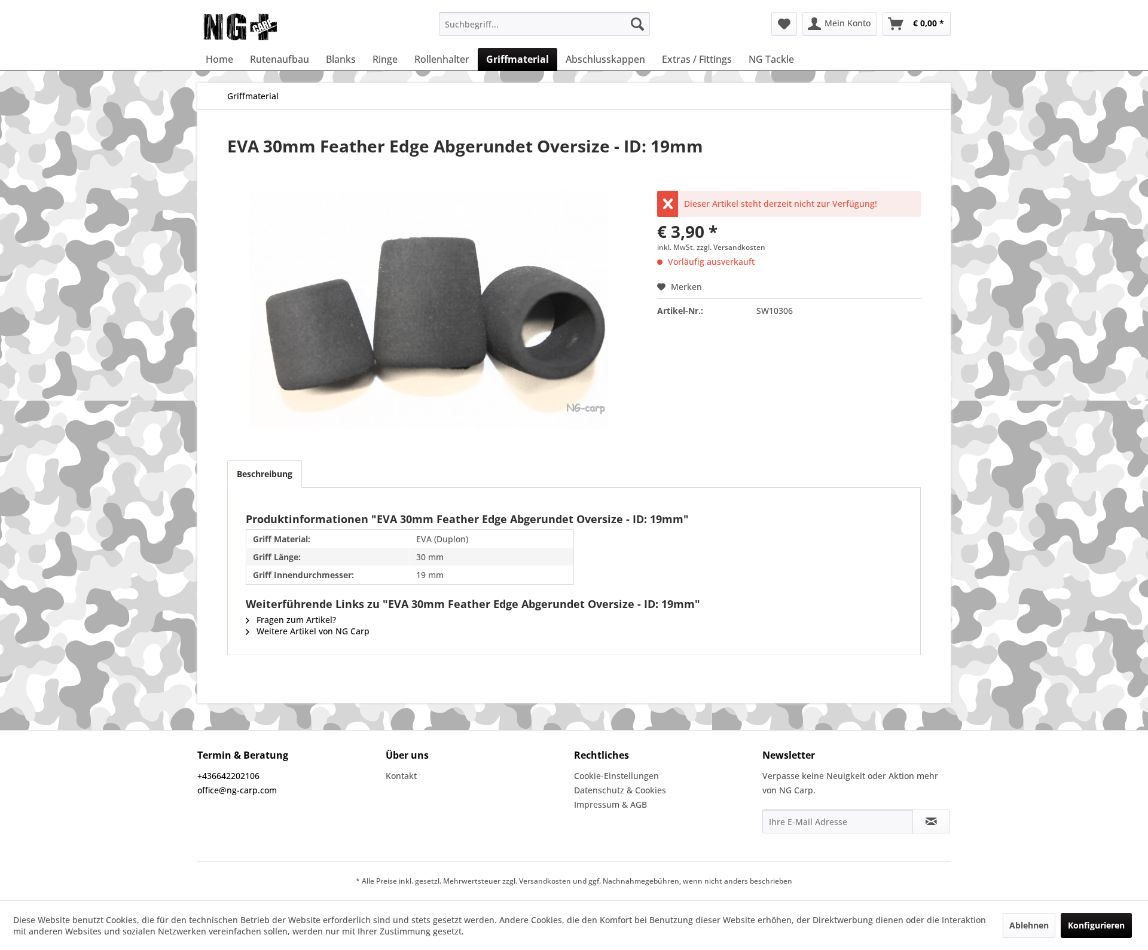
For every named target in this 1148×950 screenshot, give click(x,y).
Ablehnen (1029, 925)
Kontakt (401, 775)
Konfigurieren (1096, 925)
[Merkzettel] (784, 24)
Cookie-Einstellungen (616, 775)
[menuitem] (544, 24)
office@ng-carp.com (237, 790)
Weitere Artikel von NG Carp (312, 631)
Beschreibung (264, 473)
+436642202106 (228, 775)
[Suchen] (637, 24)
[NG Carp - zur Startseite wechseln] (259, 27)
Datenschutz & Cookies (620, 790)
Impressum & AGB (610, 804)
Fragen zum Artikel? (295, 619)
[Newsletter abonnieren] (931, 821)
